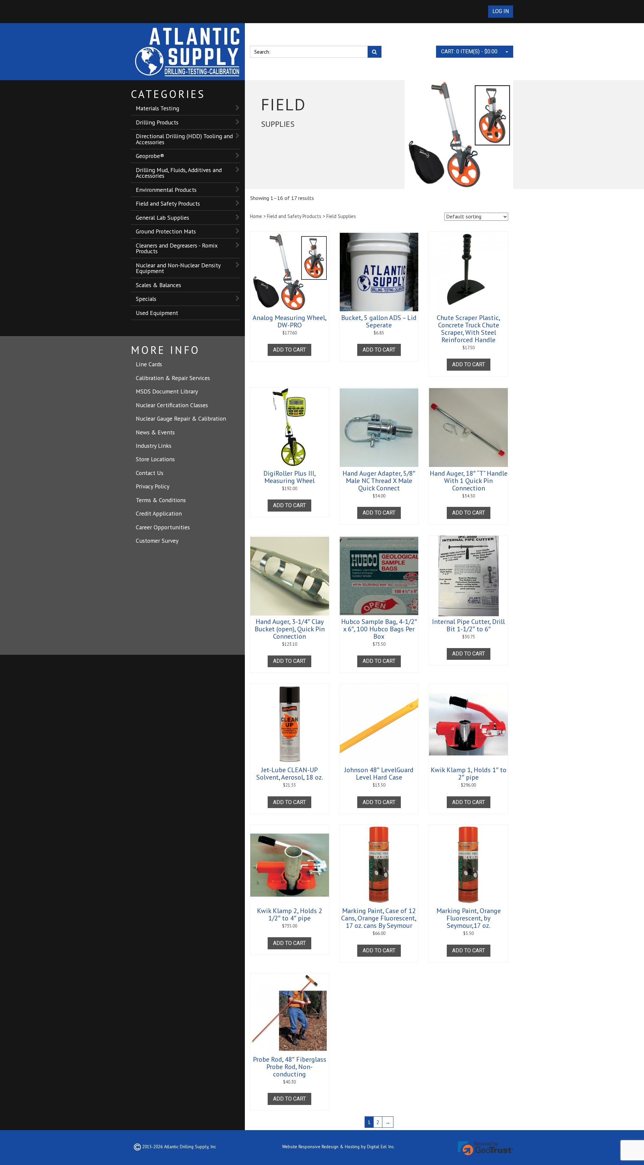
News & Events (155, 432)
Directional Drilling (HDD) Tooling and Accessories (184, 139)
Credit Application (159, 513)
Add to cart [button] (289, 350)
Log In (500, 11)
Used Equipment (157, 313)
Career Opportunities (163, 527)
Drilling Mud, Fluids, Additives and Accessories (179, 173)
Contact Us (149, 473)
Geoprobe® (150, 156)
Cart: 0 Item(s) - (469, 51)
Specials (146, 299)
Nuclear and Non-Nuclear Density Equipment (178, 268)
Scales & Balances (158, 285)
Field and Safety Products (168, 203)
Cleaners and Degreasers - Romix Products (177, 248)
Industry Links (153, 445)
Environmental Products (166, 190)
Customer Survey (157, 540)
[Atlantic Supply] (188, 51)
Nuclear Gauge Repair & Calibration (181, 418)
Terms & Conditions (161, 500)
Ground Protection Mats (166, 231)
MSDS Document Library (167, 391)
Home (256, 216)
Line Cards (149, 364)
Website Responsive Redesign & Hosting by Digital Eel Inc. (338, 1147)
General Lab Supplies (162, 217)
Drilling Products (157, 122)
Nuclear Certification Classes (172, 405)
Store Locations (155, 459)
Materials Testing (157, 108)
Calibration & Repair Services (173, 378)
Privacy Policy (152, 486)
